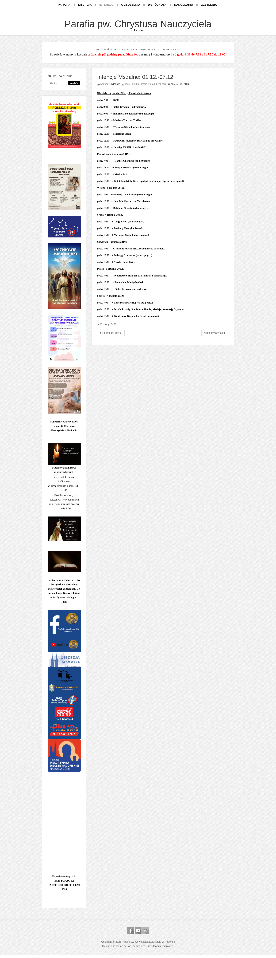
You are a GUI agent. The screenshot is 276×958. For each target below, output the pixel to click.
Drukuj (174, 84)
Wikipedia (145, 930)
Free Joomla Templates (160, 946)
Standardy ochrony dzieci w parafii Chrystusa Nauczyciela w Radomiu (64, 426)
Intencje (115, 84)
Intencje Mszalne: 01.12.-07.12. (136, 77)
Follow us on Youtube (138, 930)
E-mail (186, 84)
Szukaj (74, 83)
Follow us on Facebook (130, 930)
